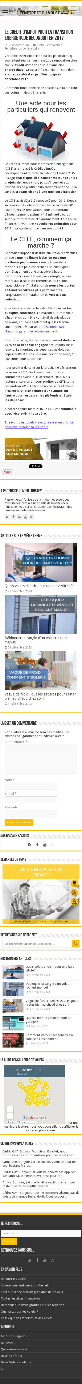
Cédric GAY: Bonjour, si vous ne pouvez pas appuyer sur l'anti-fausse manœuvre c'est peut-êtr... (39, 1174)
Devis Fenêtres (11, 1356)
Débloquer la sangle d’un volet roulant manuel (47, 985)
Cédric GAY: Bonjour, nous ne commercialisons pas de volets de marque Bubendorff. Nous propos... (41, 1194)
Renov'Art (8, 1343)
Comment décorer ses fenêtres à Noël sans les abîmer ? (49, 1037)
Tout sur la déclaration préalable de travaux (32, 1292)
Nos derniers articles (15, 959)
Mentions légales (13, 1336)
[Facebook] (37, 844)
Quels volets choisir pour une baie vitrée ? (39, 586)
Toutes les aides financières (20, 1298)
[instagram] (52, 844)
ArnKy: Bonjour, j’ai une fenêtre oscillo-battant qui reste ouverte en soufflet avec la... (39, 1184)
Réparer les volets (13, 1279)
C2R (3, 1369)
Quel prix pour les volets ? (19, 1311)
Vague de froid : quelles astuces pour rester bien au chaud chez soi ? (40, 696)
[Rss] (29, 844)
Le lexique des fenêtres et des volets (27, 1318)
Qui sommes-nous (14, 1349)
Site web (11, 807)
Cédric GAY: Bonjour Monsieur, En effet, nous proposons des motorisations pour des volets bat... (39, 1153)
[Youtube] (44, 844)
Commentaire (16, 742)
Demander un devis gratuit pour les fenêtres (32, 1305)
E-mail (10, 794)
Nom (10, 780)
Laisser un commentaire (24, 48)
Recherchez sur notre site (18, 935)
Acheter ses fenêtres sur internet (24, 1285)
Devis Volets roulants (16, 1362)
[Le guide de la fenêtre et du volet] (41, 10)
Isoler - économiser (49, 45)
